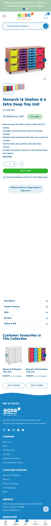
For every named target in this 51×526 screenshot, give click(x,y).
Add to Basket (14, 385)
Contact (6, 454)
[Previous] (6, 60)
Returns (6, 479)
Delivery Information (11, 458)
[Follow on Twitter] (9, 430)
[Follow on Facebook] (4, 430)
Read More (7, 156)
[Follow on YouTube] (23, 430)
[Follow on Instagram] (13, 430)
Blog (5, 446)
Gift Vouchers (9, 450)
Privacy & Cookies (10, 484)
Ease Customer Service (13, 463)
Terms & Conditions (11, 475)
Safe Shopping (9, 488)
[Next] (44, 60)
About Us (7, 442)
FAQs (5, 492)
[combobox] (26, 26)
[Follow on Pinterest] (18, 430)
